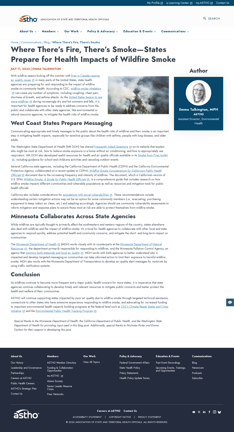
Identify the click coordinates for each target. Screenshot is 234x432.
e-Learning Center (179, 3)
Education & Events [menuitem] (138, 31)
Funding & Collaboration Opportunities (60, 369)
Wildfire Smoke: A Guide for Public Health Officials (56, 179)
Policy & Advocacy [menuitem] (101, 31)
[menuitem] (35, 31)
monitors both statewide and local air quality (54, 253)
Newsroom (198, 368)
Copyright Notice (120, 417)
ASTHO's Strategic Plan (24, 388)
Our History (17, 363)
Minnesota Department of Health (38, 244)
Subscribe (197, 378)
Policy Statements (129, 373)
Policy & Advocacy (131, 356)
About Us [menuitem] (26, 31)
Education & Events (167, 356)
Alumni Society (55, 381)
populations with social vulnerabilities (87, 195)
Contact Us (222, 3)
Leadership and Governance (26, 368)
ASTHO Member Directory (61, 363)
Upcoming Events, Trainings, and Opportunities (171, 369)
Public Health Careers (23, 383)
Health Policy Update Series (135, 378)
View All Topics (91, 362)
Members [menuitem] (49, 31)
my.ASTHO (204, 3)
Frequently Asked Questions (113, 147)
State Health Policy (130, 368)
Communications (31, 42)
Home (14, 42)
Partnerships (17, 373)
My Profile (155, 3)
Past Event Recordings (168, 363)
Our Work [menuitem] (71, 31)
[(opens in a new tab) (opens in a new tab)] (194, 411)
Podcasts (197, 373)
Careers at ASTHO (21, 378)
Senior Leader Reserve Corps (59, 387)
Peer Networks (55, 394)
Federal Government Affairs (134, 363)
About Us (16, 356)
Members (53, 356)
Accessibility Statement (87, 417)
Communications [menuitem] (173, 31)
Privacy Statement (149, 417)
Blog (47, 42)
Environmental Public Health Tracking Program (66, 311)
